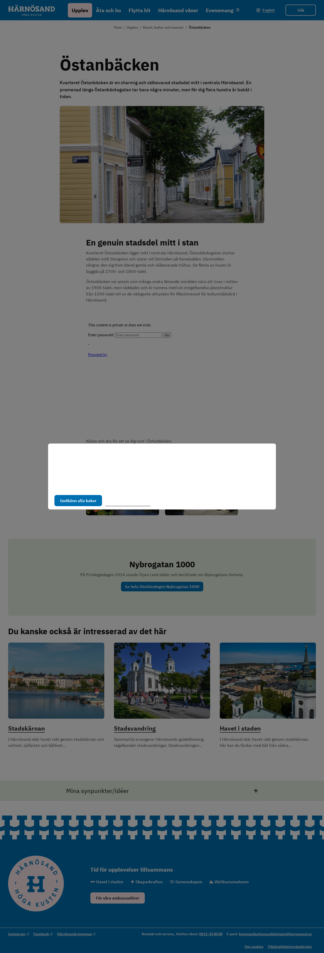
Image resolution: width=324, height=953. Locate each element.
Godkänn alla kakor (78, 500)
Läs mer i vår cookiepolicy (78, 484)
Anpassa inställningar (130, 500)
